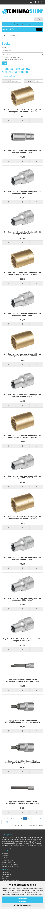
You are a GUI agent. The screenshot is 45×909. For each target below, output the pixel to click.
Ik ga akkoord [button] (22, 898)
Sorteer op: (6, 81)
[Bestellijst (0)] (35, 2)
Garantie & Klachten (8, 862)
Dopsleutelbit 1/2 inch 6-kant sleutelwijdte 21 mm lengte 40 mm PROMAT (22, 192)
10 (32, 818)
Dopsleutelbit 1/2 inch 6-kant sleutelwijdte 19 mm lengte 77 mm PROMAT (22, 151)
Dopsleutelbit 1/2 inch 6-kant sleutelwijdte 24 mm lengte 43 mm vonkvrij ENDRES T (22, 355)
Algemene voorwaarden (10, 864)
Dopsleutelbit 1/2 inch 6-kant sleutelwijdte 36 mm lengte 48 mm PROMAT (22, 599)
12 (41, 818)
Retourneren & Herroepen (10, 880)
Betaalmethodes (7, 860)
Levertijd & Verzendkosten (10, 866)
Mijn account (6, 872)
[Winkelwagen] (38, 2)
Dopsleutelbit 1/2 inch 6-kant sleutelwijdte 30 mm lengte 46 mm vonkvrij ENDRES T (22, 518)
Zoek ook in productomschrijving (13, 59)
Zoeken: (4, 47)
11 (36, 818)
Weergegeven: (29, 81)
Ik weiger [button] (22, 901)
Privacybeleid (6, 856)
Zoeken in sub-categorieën (12, 57)
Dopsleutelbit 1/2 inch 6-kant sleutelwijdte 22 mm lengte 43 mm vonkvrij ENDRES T (22, 273)
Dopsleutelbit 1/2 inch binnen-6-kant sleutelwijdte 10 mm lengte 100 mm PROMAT (22, 680)
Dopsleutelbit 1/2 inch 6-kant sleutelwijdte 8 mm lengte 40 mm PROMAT (22, 640)
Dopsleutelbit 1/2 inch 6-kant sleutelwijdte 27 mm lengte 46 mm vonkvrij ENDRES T (22, 436)
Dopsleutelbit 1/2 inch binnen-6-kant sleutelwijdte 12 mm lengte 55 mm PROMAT (22, 762)
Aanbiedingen (6, 874)
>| (7, 822)
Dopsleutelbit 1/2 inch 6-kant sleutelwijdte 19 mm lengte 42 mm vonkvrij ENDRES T (22, 111)
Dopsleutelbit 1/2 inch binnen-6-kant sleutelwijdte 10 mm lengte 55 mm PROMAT (22, 721)
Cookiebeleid (6, 858)
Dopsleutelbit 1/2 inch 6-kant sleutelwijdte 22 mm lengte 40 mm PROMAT (22, 233)
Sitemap (4, 878)
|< (4, 818)
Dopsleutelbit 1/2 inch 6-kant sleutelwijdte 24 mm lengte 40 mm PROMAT (22, 314)
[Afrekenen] (41, 2)
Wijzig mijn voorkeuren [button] (22, 905)
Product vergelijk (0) (9, 76)
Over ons (5, 854)
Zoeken (12, 36)
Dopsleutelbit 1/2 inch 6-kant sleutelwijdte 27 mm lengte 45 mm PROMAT (22, 395)
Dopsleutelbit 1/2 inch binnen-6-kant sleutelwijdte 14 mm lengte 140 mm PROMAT (22, 802)
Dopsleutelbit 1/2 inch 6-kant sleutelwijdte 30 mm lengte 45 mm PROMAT (22, 477)
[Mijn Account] (31, 2)
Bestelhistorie (6, 876)
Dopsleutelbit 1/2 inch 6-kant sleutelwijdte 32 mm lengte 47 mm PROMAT (22, 558)
